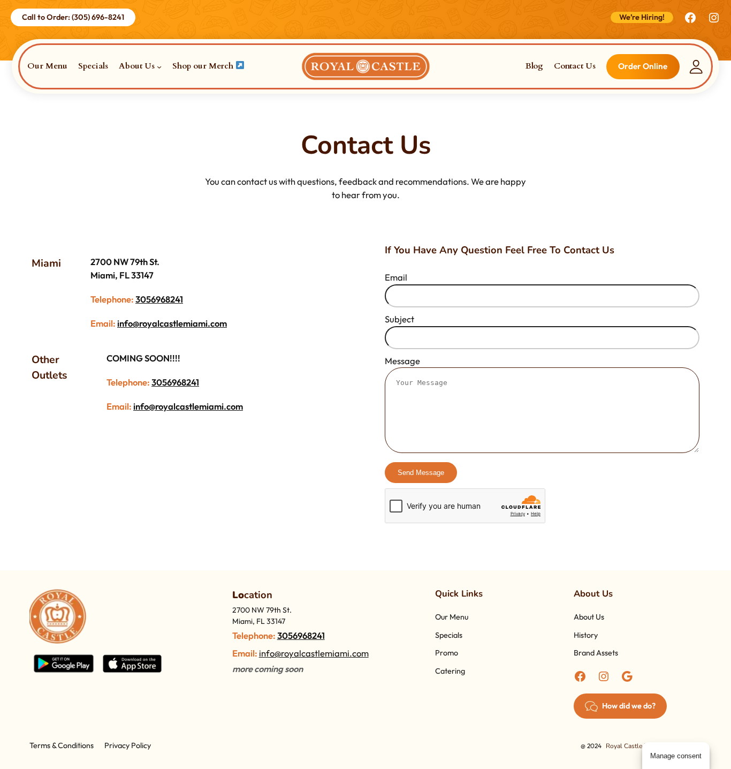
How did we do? (629, 706)
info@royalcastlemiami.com (172, 323)
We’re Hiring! (642, 17)
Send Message (421, 473)
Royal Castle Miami (633, 746)
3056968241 (159, 299)
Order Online (642, 66)
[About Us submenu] (159, 66)
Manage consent (676, 756)
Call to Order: (73, 17)
